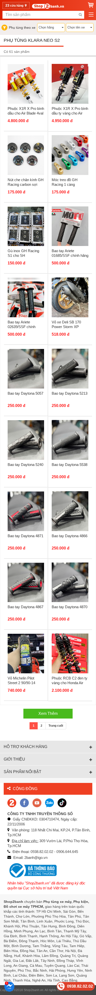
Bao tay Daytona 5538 (69, 464)
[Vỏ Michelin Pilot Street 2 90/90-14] (26, 653)
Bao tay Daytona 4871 (25, 536)
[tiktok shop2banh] (62, 802)
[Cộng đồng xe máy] (11, 802)
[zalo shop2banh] (49, 802)
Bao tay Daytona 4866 (69, 536)
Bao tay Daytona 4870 (69, 607)
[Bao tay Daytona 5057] (26, 368)
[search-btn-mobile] (80, 15)
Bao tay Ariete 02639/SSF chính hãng (21, 326)
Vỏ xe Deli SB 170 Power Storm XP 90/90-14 (66, 326)
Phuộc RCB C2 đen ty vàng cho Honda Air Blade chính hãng (69, 683)
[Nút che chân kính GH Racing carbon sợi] (26, 155)
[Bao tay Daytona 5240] (26, 440)
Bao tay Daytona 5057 (25, 393)
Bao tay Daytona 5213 (69, 393)
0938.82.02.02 (80, 986)
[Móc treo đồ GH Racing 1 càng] (70, 155)
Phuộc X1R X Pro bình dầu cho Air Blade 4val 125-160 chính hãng (26, 113)
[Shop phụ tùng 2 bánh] (24, 802)
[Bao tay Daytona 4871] (26, 511)
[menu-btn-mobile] (91, 15)
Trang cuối (55, 725)
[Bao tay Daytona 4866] (70, 511)
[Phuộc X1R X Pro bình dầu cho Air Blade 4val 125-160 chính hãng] (26, 84)
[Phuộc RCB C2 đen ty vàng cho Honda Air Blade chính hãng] (70, 653)
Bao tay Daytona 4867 (25, 607)
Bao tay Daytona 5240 (25, 464)
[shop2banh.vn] (36, 802)
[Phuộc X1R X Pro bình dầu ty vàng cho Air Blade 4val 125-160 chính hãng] (70, 83)
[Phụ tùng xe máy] (48, 6)
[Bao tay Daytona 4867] (26, 582)
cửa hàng (14, 5)
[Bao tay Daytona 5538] (70, 439)
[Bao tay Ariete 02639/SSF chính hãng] (26, 297)
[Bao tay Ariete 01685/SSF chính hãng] (70, 226)
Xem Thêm (48, 713)
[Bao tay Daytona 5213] (70, 368)
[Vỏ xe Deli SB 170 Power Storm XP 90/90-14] (70, 297)
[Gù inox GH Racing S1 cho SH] (26, 226)
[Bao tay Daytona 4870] (70, 582)
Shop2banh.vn (33, 990)
